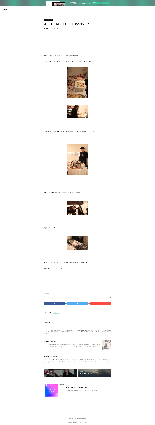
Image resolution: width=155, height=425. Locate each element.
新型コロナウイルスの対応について (53, 356)
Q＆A (45, 327)
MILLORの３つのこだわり (50, 341)
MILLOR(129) (46, 293)
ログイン (105, 3)
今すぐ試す (95, 3)
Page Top (77, 412)
